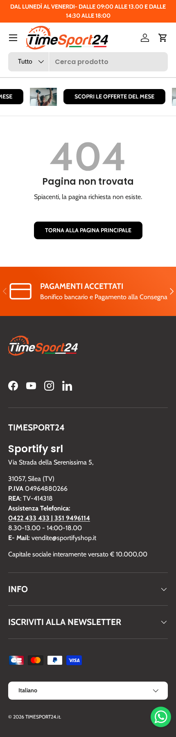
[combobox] (88, 61)
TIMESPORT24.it (42, 717)
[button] (163, 38)
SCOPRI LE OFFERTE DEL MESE (113, 96)
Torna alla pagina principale (88, 230)
